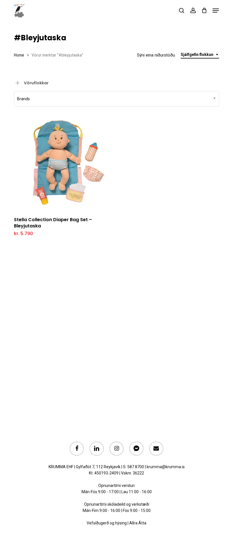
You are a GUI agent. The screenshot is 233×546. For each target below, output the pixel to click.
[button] (216, 10)
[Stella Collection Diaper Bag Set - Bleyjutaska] (63, 163)
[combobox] (200, 54)
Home (19, 55)
